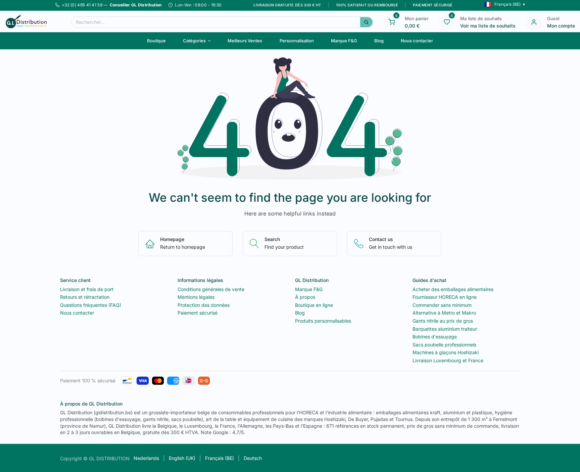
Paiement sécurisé (198, 313)
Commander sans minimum (442, 305)
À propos (305, 297)
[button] (504, 4)
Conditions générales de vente (211, 289)
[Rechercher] (366, 22)
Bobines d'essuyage (435, 336)
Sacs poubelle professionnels (444, 344)
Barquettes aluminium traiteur (445, 329)
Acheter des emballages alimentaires (453, 289)
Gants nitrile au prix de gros (443, 321)
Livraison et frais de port (86, 289)
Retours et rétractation (84, 297)
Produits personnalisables (323, 321)
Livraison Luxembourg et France (448, 360)
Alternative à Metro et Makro (444, 313)
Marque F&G (309, 289)
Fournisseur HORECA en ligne (445, 297)
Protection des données (204, 305)
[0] (391, 21)
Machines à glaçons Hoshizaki (446, 352)
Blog (300, 313)
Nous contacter (77, 313)
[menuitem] (156, 40)
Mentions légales (196, 297)
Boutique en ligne (314, 305)
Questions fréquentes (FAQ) (90, 305)
